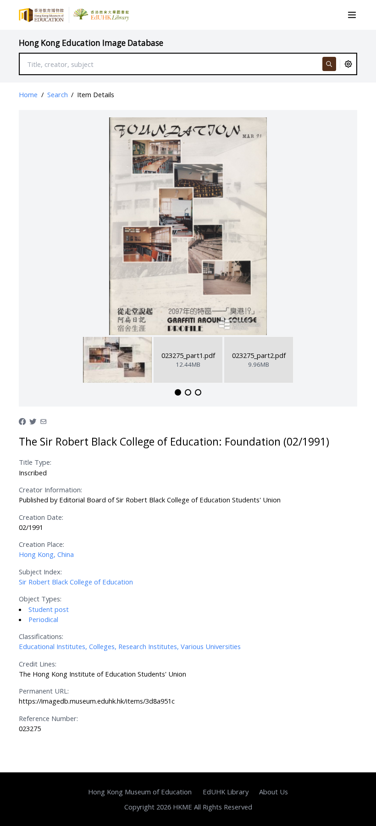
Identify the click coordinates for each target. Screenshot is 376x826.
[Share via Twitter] (32, 420)
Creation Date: (41, 517)
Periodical (43, 619)
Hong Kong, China (46, 554)
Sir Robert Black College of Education (76, 581)
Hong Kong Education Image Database (91, 43)
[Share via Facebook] (22, 420)
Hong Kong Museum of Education (140, 791)
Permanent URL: (44, 690)
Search (57, 94)
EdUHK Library (226, 791)
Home (28, 94)
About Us (273, 791)
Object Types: (40, 598)
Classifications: (41, 636)
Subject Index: (40, 571)
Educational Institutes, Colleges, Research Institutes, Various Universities (130, 646)
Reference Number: (48, 718)
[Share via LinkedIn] (43, 420)
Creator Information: (50, 489)
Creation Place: (41, 544)
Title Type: (35, 462)
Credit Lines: (37, 663)
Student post (48, 609)
